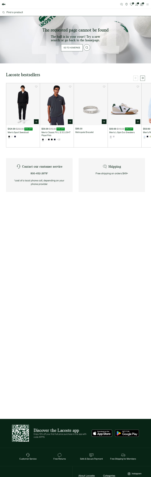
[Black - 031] (51, 139)
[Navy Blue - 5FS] (15, 136)
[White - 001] (45, 139)
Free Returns (59, 459)
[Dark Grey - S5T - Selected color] (42, 139)
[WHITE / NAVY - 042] (113, 136)
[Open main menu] (147, 4)
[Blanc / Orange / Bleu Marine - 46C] (12, 136)
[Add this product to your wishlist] (36, 86)
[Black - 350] (48, 139)
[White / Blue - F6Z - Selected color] (144, 136)
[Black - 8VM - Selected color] (9, 136)
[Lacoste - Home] (3, 4)
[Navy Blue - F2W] (147, 136)
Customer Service (28, 459)
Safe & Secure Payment (91, 459)
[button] (121, 4)
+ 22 (58, 140)
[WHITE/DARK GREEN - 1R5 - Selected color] (110, 136)
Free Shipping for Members (123, 459)
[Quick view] (36, 121)
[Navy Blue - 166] (54, 139)
